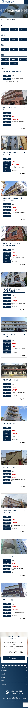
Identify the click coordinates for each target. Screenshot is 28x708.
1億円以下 (14, 39)
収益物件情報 (4, 670)
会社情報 (3, 674)
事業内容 (3, 667)
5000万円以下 (5, 39)
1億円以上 (23, 39)
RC (5, 49)
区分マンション (23, 59)
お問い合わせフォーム (14, 658)
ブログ (2, 680)
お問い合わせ (4, 684)
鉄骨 (23, 49)
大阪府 (14, 29)
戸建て (5, 63)
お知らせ (3, 677)
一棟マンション (5, 59)
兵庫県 (5, 29)
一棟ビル (14, 59)
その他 (14, 63)
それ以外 (23, 29)
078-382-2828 (14, 652)
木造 (14, 49)
